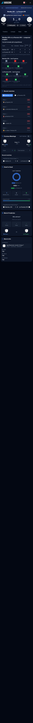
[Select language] (25, 2)
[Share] (17, 25)
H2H (26, 31)
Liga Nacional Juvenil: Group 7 (14, 15)
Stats (19, 31)
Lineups (13, 31)
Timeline (5, 31)
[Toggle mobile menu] (30, 2)
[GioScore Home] (6, 2)
